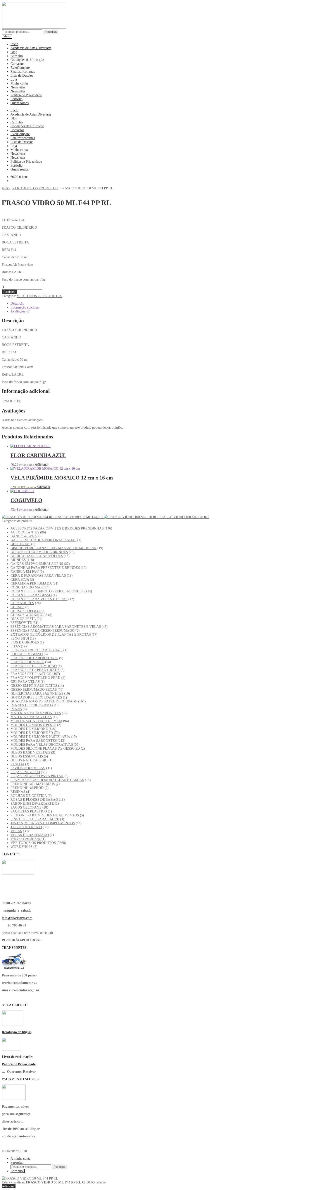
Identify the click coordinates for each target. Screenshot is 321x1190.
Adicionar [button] (41, 464)
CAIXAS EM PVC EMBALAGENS (36, 564)
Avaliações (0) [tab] (20, 311)
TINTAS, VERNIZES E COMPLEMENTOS (42, 823)
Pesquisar (17, 1162)
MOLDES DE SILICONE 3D (31, 733)
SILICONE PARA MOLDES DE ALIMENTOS (44, 815)
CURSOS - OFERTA (25, 611)
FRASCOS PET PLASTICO (31, 674)
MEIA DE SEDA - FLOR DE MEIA (36, 721)
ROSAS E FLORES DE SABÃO (34, 799)
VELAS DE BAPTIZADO (29, 835)
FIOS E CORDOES (24, 642)
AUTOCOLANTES (24, 532)
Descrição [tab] (17, 303)
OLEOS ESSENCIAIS (26, 756)
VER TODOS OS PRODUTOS (35, 188)
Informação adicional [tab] (25, 307)
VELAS (16, 831)
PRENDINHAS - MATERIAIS (32, 784)
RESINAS (17, 791)
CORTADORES (22, 603)
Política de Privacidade (26, 95)
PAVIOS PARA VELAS (27, 768)
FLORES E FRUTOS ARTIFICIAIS (36, 650)
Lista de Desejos (21, 75)
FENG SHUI (19, 638)
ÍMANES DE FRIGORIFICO (31, 705)
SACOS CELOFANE (25, 807)
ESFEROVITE (21, 622)
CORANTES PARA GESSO (31, 595)
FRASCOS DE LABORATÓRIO (34, 658)
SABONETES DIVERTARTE (32, 803)
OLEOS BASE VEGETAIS (30, 752)
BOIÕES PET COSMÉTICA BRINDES (39, 552)
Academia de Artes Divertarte (30, 48)
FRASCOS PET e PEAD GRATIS (35, 670)
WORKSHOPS (21, 847)
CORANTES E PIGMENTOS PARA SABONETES (47, 591)
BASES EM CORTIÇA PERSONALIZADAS (43, 540)
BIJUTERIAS (20, 544)
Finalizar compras (22, 71)
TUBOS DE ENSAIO (26, 827)
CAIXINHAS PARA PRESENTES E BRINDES (45, 567)
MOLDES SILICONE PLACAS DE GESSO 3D (45, 748)
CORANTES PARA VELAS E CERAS (38, 599)
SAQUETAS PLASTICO (28, 811)
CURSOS (17, 607)
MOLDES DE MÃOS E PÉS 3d (33, 725)
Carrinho (16, 56)
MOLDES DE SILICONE (29, 729)
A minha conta (20, 1158)
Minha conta (19, 83)
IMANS (16, 709)
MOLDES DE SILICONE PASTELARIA (40, 736)
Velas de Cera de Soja (25, 839)
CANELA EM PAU (24, 571)
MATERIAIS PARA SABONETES (35, 713)
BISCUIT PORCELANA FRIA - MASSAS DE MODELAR (53, 548)
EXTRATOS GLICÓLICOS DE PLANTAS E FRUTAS (50, 634)
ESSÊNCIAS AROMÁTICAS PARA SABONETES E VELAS (55, 626)
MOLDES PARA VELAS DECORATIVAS (41, 744)
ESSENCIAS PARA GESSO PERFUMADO (42, 630)
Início (14, 44)
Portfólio (16, 99)
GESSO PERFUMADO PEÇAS (33, 689)
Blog (13, 52)
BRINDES (18, 560)
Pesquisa (51, 31)
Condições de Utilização (27, 60)
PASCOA (17, 764)
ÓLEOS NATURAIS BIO (29, 760)
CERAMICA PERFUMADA (31, 583)
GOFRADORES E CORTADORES (36, 697)
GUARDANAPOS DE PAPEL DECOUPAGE (43, 701)
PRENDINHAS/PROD (27, 788)
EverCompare (20, 67)
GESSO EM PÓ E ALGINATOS (33, 685)
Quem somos (19, 103)
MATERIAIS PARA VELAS (31, 717)
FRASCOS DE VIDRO (27, 662)
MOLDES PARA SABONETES (33, 740)
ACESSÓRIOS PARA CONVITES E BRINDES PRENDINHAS (57, 528)
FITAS (15, 646)
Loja (13, 79)
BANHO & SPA (22, 536)
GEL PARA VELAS (25, 681)
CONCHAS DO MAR (26, 587)
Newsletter (17, 87)
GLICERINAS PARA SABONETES (36, 693)
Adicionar (9, 291)
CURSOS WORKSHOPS (28, 615)
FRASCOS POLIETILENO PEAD (35, 678)
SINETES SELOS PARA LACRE (34, 819)
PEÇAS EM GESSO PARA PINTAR (37, 776)
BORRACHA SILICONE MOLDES (36, 556)
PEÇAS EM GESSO (25, 772)
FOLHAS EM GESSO (26, 654)
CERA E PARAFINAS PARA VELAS (38, 575)
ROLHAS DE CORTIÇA (28, 795)
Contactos (17, 64)
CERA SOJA (19, 579)
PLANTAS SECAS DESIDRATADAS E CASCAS (47, 780)
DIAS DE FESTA (23, 619)
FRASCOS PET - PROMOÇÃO (33, 666)
